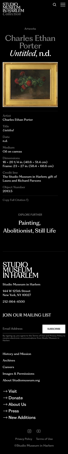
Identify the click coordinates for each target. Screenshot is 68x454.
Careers (8, 367)
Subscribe (53, 328)
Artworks (30, 28)
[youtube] (39, 431)
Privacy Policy (23, 439)
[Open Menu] (62, 5)
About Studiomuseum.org (21, 380)
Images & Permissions (18, 373)
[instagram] (29, 431)
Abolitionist (18, 230)
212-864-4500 (14, 301)
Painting (29, 222)
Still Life (45, 230)
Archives (9, 360)
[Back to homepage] (13, 7)
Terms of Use (44, 439)
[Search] (55, 5)
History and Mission (17, 354)
